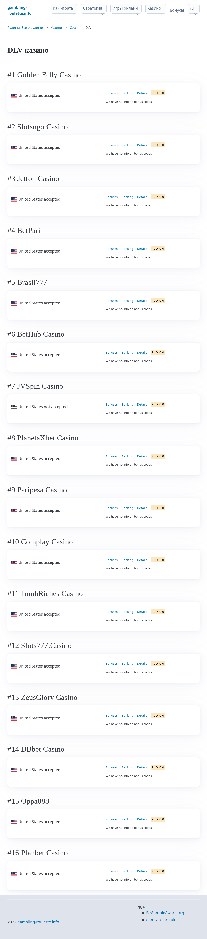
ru (192, 8)
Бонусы (177, 10)
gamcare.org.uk (160, 919)
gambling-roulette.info (38, 922)
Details (142, 93)
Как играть (63, 8)
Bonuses (112, 93)
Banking (127, 93)
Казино (154, 8)
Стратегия (92, 8)
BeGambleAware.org (165, 912)
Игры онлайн (125, 8)
